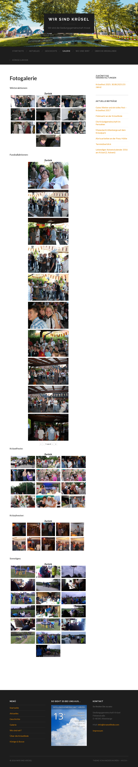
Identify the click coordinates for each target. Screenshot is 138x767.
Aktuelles (34, 51)
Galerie (66, 51)
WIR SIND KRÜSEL (69, 19)
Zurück (48, 93)
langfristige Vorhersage (69, 744)
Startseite (18, 51)
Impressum (98, 730)
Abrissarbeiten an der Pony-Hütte (111, 138)
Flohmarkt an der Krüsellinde (109, 116)
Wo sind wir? (83, 51)
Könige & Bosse (20, 60)
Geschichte (51, 51)
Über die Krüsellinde (106, 51)
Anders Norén (111, 760)
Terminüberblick (103, 144)
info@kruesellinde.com (108, 724)
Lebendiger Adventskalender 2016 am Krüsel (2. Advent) (112, 151)
